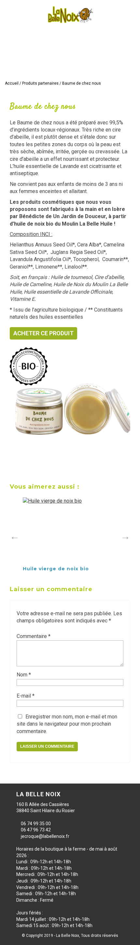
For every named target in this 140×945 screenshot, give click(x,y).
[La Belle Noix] (70, 14)
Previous (13, 535)
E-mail (26, 696)
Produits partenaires (40, 83)
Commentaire (33, 636)
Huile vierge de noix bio (56, 569)
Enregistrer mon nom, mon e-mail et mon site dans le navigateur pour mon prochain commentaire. (67, 724)
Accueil (12, 83)
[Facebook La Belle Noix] (117, 70)
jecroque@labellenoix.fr (45, 836)
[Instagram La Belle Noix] (129, 70)
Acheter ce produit (43, 333)
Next (123, 535)
